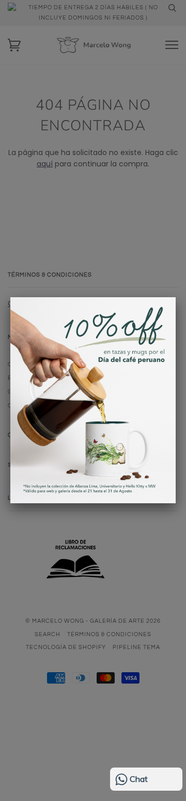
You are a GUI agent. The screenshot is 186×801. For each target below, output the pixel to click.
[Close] (175, 297)
